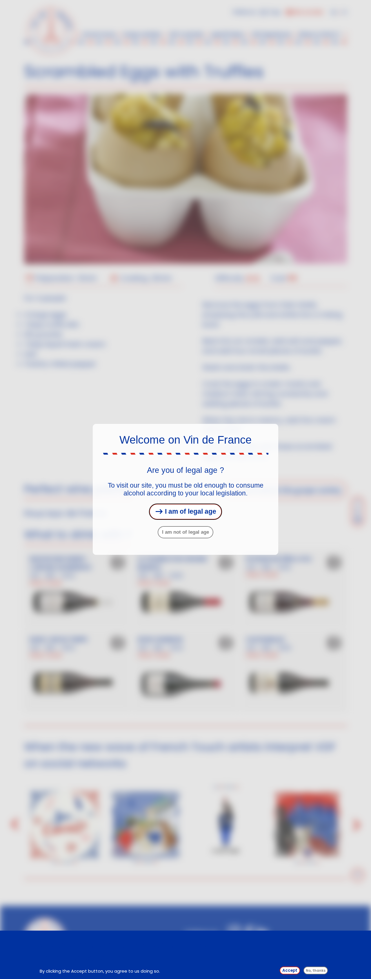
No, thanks (315, 970)
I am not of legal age (185, 532)
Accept (289, 970)
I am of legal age (189, 511)
